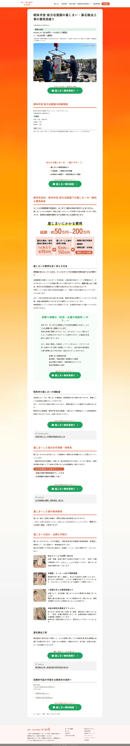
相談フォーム (66, 562)
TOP (34, 713)
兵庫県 (43, 713)
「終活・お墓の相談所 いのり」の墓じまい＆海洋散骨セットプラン (58, 521)
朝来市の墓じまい (42, 693)
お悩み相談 (72, 3)
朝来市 (48, 713)
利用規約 (86, 740)
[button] (84, 4)
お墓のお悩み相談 (70, 735)
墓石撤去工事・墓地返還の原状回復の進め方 (51, 667)
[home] (26, 3)
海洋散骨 (64, 3)
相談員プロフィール (89, 733)
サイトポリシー (88, 735)
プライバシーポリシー (90, 737)
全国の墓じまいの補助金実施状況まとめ (50, 436)
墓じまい (57, 3)
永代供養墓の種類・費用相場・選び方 (49, 500)
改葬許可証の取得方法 (44, 697)
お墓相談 (105, 4)
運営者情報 (96, 3)
